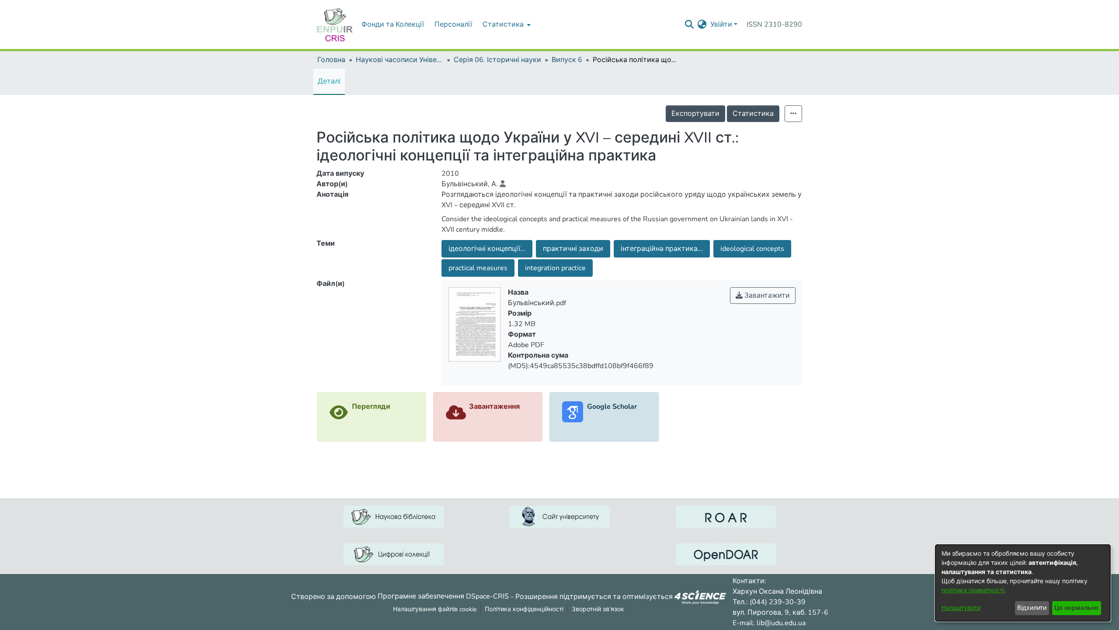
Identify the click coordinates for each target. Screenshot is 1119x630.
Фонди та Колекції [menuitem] (392, 24)
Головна (331, 60)
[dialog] (1022, 583)
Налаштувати (961, 608)
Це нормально (1076, 608)
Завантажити (766, 295)
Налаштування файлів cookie (434, 609)
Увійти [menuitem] (721, 24)
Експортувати (695, 113)
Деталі (329, 81)
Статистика (753, 113)
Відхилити (1031, 608)
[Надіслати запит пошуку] (689, 24)
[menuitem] (506, 24)
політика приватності (973, 590)
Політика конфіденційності (524, 609)
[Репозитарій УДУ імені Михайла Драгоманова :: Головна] (335, 24)
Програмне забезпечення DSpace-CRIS (443, 596)
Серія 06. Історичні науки (497, 60)
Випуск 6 (567, 60)
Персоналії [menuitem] (453, 24)
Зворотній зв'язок (598, 609)
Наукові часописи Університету (399, 60)
